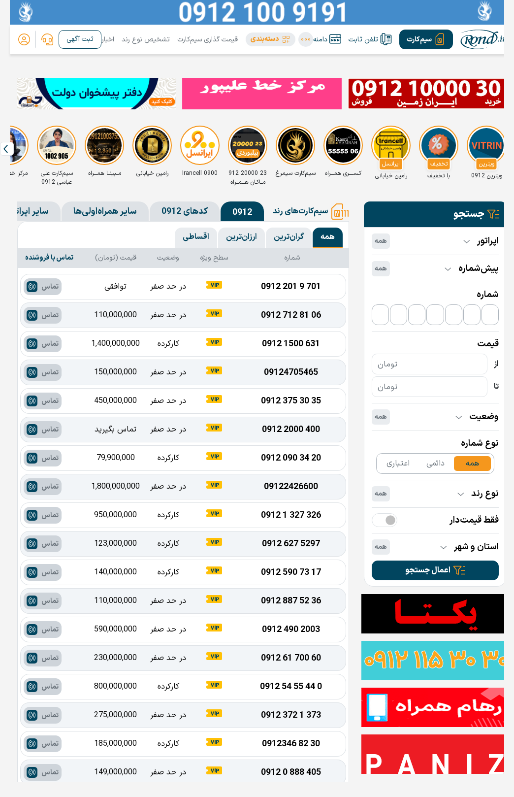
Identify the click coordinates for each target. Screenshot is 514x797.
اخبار (107, 39)
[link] (47, 39)
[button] (270, 39)
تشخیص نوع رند (146, 39)
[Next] (7, 149)
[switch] (384, 520)
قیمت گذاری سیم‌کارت (207, 39)
